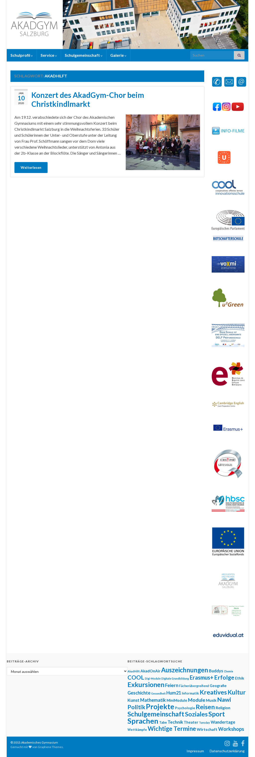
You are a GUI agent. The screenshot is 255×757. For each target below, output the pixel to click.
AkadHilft (134, 671)
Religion (223, 707)
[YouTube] (235, 742)
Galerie (117, 55)
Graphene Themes (50, 747)
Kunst (133, 700)
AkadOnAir (150, 671)
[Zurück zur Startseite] (127, 24)
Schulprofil (20, 55)
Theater (191, 722)
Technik (175, 722)
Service (48, 55)
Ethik (239, 678)
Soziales (196, 714)
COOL (136, 677)
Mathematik (153, 700)
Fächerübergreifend (194, 686)
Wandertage (223, 722)
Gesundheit (158, 693)
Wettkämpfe (137, 730)
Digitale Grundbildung (175, 678)
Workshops (231, 729)
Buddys (216, 670)
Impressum (195, 751)
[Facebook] (243, 742)
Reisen (205, 706)
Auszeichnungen (184, 670)
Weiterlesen (31, 167)
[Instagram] (227, 742)
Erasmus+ (201, 677)
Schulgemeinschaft (83, 55)
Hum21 (173, 693)
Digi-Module (153, 678)
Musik (211, 700)
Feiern (171, 685)
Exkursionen (146, 685)
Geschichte (139, 693)
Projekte (160, 706)
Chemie (228, 671)
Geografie (218, 686)
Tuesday (204, 722)
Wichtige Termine (172, 728)
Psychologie (185, 708)
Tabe (163, 722)
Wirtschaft (207, 729)
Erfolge (224, 677)
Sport (216, 714)
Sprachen (143, 720)
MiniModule (177, 700)
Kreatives (213, 692)
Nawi (224, 699)
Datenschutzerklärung (227, 751)
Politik (136, 706)
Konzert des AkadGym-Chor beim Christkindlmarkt (87, 99)
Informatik (190, 693)
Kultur (237, 692)
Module (196, 700)
